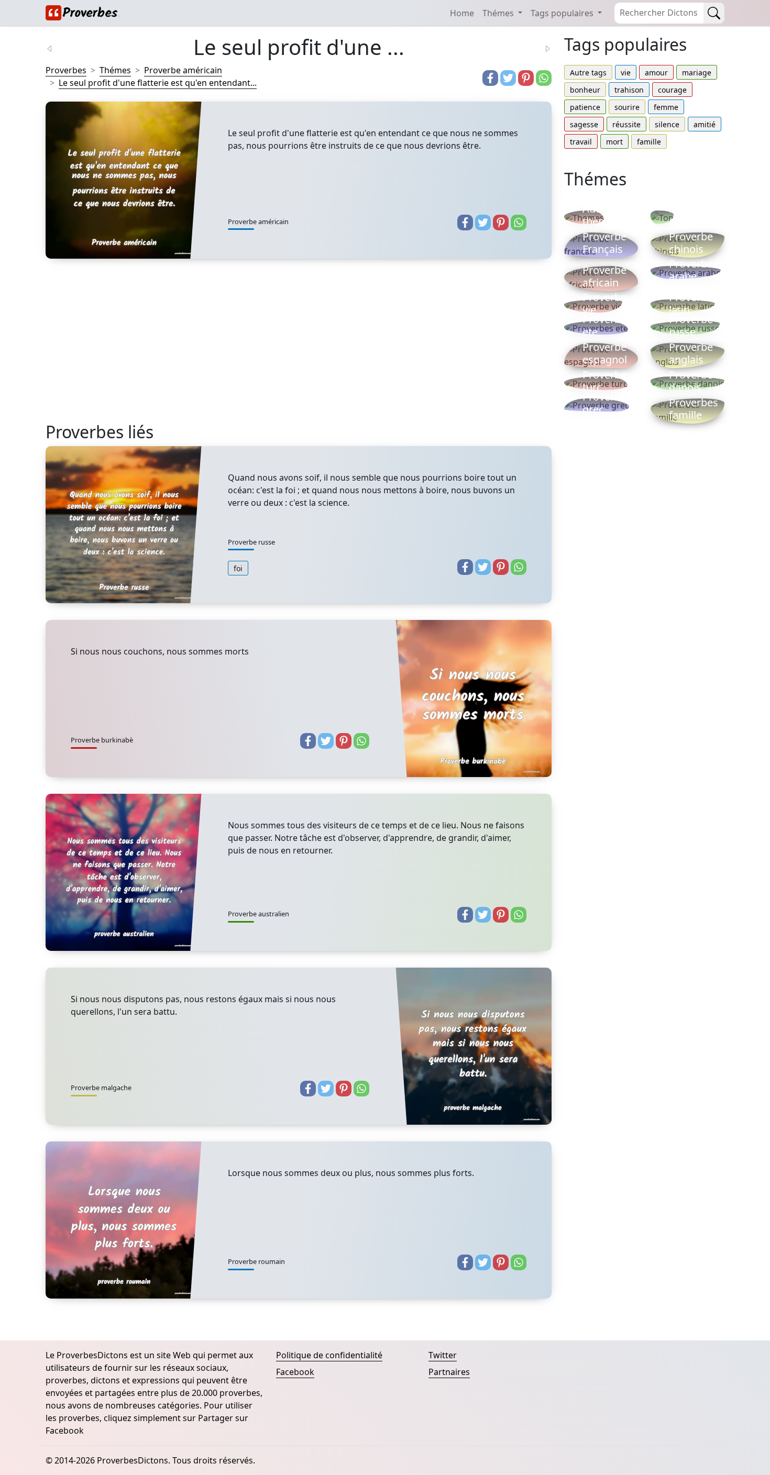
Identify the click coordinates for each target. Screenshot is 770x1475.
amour (656, 72)
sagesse (584, 124)
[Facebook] (490, 78)
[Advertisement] (299, 348)
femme (666, 107)
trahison (629, 90)
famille (649, 142)
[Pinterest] (526, 78)
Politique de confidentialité (329, 1355)
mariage (696, 72)
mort (614, 142)
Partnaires (449, 1372)
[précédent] (56, 47)
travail (581, 142)
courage (672, 90)
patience (585, 107)
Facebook (295, 1372)
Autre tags (588, 72)
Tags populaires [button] (563, 13)
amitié (705, 124)
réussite (626, 124)
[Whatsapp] (544, 78)
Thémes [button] (499, 13)
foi (238, 568)
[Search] (713, 13)
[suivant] (541, 47)
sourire (627, 107)
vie (626, 72)
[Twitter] (508, 78)
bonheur (585, 90)
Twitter (442, 1355)
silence (667, 124)
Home (462, 13)
